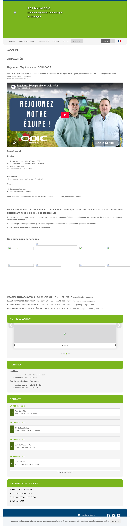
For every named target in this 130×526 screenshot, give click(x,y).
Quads (65, 41)
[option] (65, 337)
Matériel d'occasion (26, 41)
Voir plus (76, 41)
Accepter (115, 521)
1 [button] (61, 353)
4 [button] (69, 353)
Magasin (55, 41)
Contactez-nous (65, 472)
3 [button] (66, 353)
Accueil (12, 41)
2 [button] (64, 353)
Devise (105, 41)
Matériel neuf (43, 41)
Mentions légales (88, 515)
